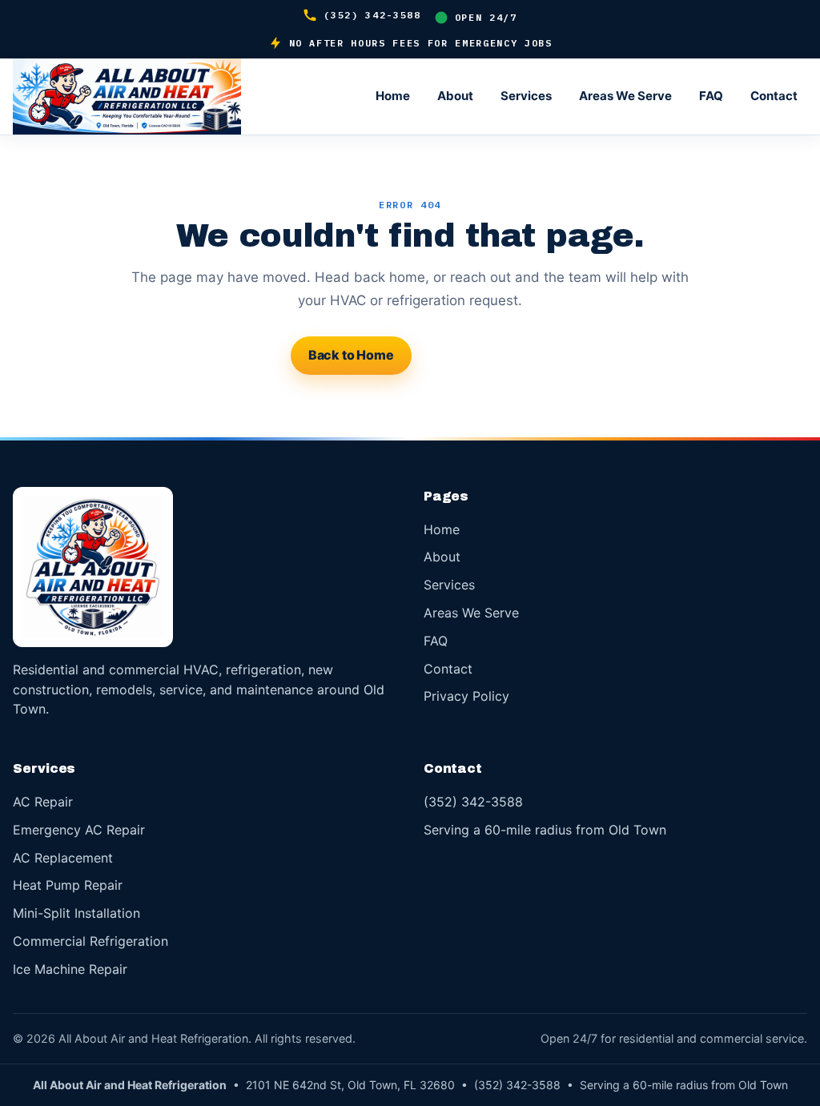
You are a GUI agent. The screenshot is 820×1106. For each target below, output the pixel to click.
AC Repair (43, 802)
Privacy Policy (466, 696)
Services (526, 95)
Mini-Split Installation (76, 913)
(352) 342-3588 (372, 15)
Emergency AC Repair (79, 830)
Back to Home (351, 355)
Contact (774, 95)
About (455, 95)
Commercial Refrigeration (90, 941)
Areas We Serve (625, 95)
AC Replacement (63, 858)
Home (393, 95)
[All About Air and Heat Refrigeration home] (157, 96)
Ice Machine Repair (70, 969)
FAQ (711, 95)
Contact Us (476, 355)
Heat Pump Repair (68, 885)
